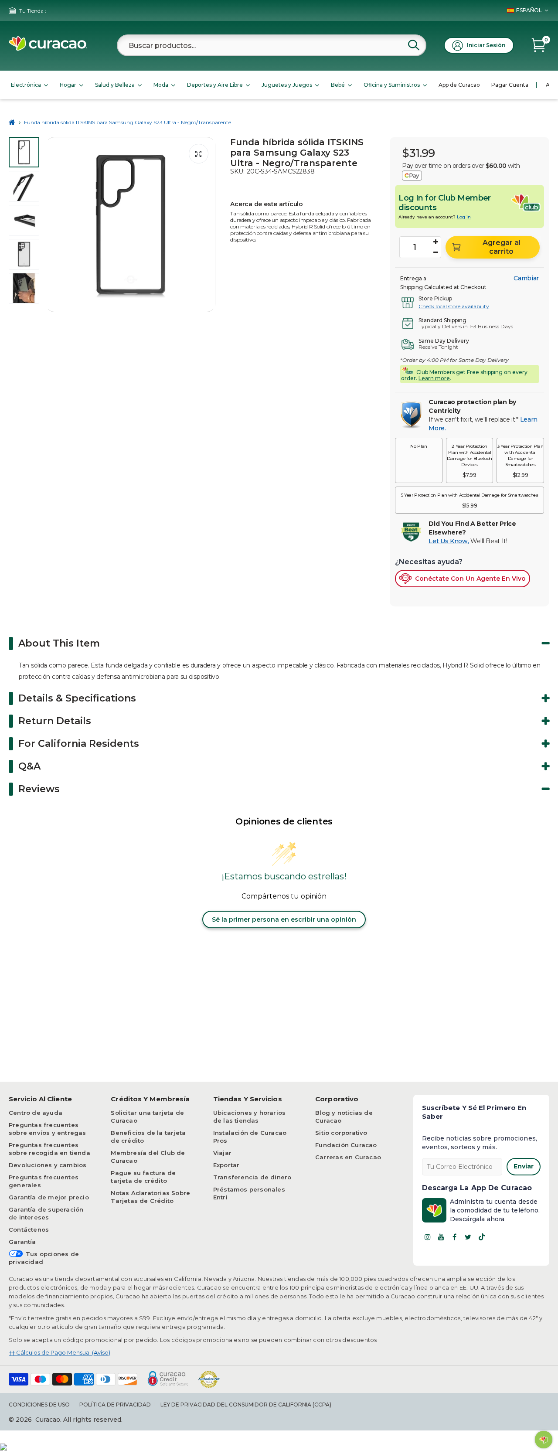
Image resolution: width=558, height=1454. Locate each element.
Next (206, 224)
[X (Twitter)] (468, 1237)
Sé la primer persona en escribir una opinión (284, 919)
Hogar (68, 85)
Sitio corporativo (341, 1132)
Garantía (22, 1241)
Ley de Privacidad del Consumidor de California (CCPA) (245, 1404)
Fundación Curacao (346, 1144)
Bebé (338, 85)
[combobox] (271, 45)
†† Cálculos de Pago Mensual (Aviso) (59, 1352)
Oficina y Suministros (392, 85)
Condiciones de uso (39, 1404)
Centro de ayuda (35, 1112)
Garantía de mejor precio (49, 1197)
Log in (464, 217)
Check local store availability (453, 306)
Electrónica (26, 85)
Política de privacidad (115, 1404)
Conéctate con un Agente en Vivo (470, 578)
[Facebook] (454, 1237)
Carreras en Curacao (348, 1157)
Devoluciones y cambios (47, 1164)
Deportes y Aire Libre (215, 85)
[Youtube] (441, 1237)
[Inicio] (12, 122)
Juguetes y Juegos (287, 85)
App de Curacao (459, 85)
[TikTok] (481, 1237)
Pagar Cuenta (509, 85)
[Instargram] (427, 1237)
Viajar (222, 1152)
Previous (55, 224)
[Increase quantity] (435, 242)
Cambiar (526, 278)
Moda (160, 85)
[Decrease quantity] (435, 252)
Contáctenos (29, 1229)
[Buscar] (414, 45)
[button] (418, 460)
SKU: (237, 171)
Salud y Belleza (115, 85)
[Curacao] (48, 48)
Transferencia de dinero (252, 1177)
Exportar (226, 1164)
